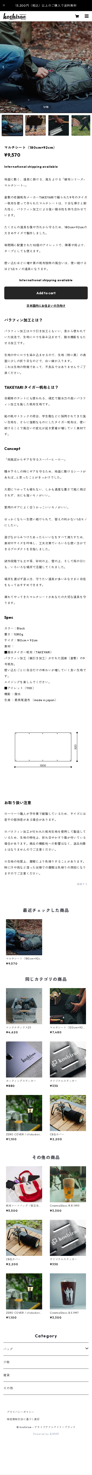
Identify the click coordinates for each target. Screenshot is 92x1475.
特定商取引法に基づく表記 (23, 1419)
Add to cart (46, 293)
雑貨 (6, 1375)
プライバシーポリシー (20, 1412)
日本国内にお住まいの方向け (46, 306)
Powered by (41, 1434)
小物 (6, 1362)
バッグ (8, 1349)
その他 (8, 1388)
